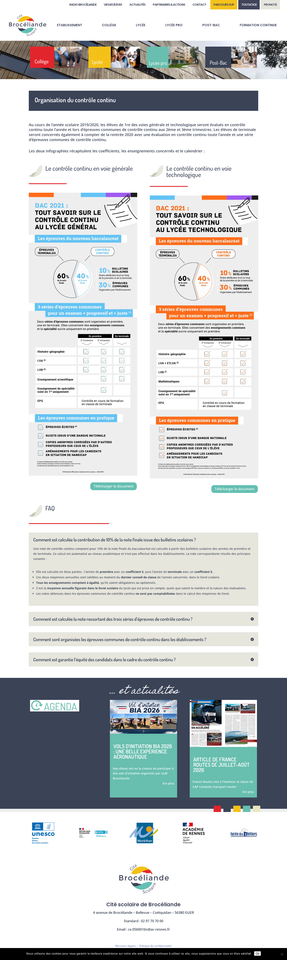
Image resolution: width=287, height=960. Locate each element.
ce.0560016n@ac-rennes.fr (149, 929)
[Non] (282, 954)
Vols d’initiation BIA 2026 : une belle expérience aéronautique (142, 751)
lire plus (168, 783)
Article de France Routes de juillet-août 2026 (221, 764)
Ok (257, 953)
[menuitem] (83, 4)
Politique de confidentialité (155, 946)
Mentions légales (125, 946)
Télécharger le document (113, 486)
